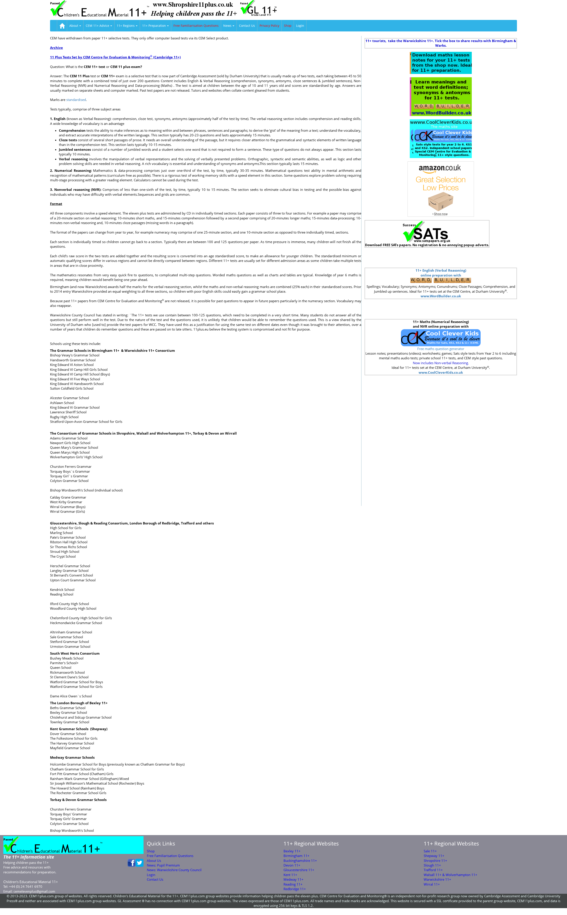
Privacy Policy (269, 25)
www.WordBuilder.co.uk (441, 296)
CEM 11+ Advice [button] (97, 25)
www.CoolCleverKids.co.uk (441, 372)
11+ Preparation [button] (154, 25)
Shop (287, 25)
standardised (76, 99)
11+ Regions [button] (126, 25)
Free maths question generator (440, 348)
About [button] (73, 25)
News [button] (227, 25)
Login (300, 25)
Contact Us (247, 25)
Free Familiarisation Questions (196, 25)
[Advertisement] (441, 257)
